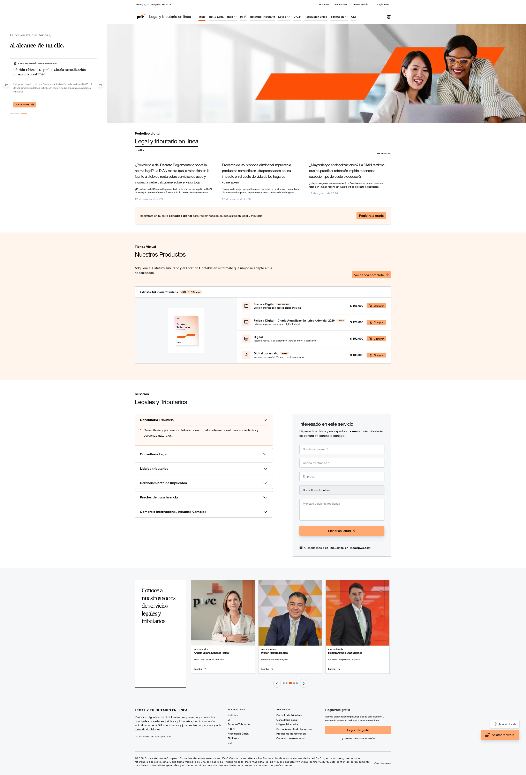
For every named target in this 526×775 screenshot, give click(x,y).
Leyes (282, 16)
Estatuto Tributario (262, 16)
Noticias (233, 715)
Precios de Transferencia (291, 733)
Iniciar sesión (360, 4)
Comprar (379, 305)
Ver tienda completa (369, 275)
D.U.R (297, 16)
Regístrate (383, 4)
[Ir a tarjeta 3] (24, 113)
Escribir (198, 669)
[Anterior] (6, 85)
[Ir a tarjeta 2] (17, 113)
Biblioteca (337, 16)
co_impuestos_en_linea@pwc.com (347, 547)
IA (241, 16)
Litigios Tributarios (287, 724)
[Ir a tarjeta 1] (12, 113)
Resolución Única (238, 733)
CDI (353, 16)
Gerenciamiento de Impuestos (294, 729)
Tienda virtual (340, 4)
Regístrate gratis (371, 216)
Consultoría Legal (287, 719)
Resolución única (316, 16)
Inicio (201, 16)
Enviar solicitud (339, 531)
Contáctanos (382, 763)
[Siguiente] (101, 85)
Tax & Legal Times (221, 16)
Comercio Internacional (290, 738)
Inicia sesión (368, 738)
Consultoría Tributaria (289, 715)
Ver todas (382, 153)
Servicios (324, 4)
